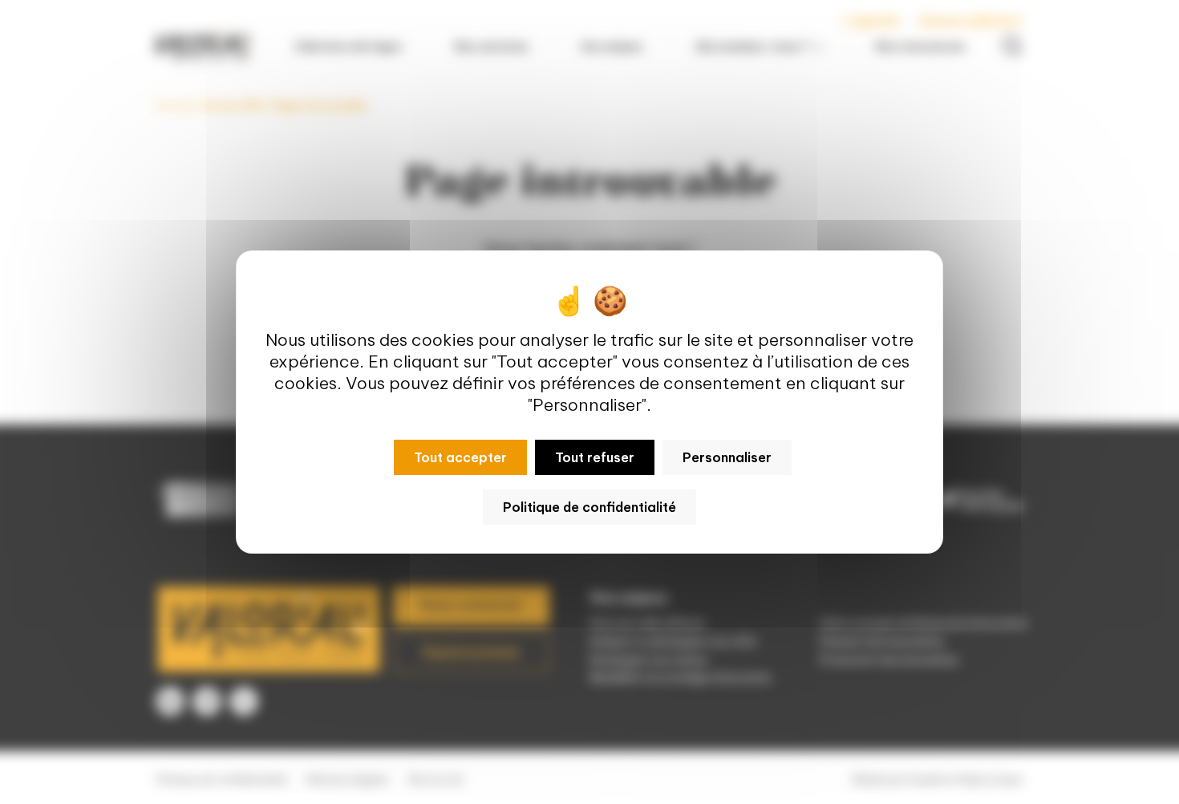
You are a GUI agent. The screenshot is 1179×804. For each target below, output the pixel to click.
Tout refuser (594, 457)
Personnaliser (727, 457)
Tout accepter (460, 457)
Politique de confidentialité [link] (589, 507)
